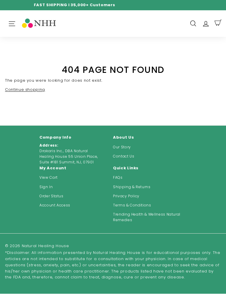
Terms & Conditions (132, 205)
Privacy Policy (126, 195)
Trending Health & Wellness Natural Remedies (146, 217)
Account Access (54, 205)
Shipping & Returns (132, 186)
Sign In (46, 186)
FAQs (118, 177)
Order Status (51, 195)
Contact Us (123, 156)
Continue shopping (25, 89)
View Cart (48, 177)
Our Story (122, 147)
